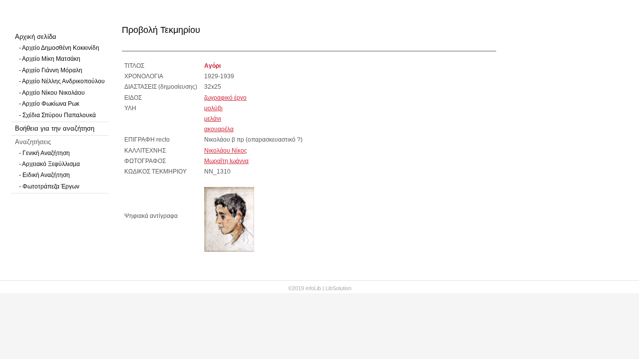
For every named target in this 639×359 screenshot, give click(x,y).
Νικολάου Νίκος (225, 151)
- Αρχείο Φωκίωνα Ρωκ (49, 103)
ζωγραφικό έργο (225, 98)
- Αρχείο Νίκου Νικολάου (52, 92)
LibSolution (338, 288)
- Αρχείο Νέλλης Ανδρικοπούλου (62, 81)
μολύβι (213, 108)
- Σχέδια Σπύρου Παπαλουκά (57, 115)
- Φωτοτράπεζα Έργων (49, 186)
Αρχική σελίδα (35, 36)
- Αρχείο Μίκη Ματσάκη (49, 58)
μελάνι (212, 119)
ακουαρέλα (219, 129)
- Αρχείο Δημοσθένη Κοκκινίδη (59, 47)
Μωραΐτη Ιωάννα (226, 161)
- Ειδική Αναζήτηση (44, 175)
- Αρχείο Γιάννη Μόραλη (50, 70)
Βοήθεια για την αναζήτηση (54, 128)
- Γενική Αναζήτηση (44, 153)
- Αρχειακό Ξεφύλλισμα (49, 164)
